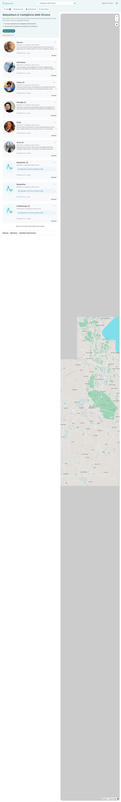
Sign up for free (9, 31)
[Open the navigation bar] (116, 3)
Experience (19, 9)
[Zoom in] (116, 16)
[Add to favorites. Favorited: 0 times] (55, 42)
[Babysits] (8, 3)
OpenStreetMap (113, 799)
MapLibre (105, 799)
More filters (44, 9)
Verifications (31, 9)
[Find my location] (116, 24)
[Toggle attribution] (118, 799)
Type (7, 9)
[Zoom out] (116, 19)
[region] (90, 407)
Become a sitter (107, 3)
